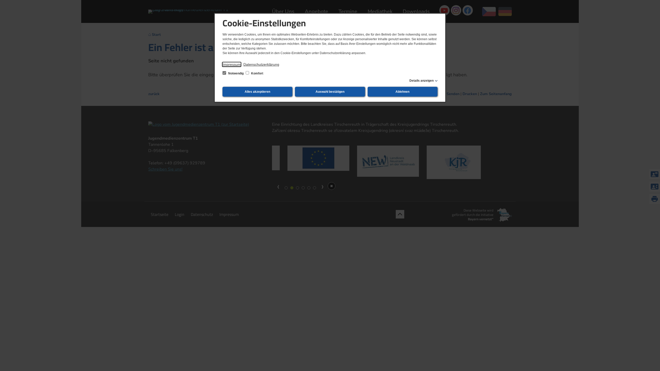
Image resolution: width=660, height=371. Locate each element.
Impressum (231, 64)
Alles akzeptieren (257, 92)
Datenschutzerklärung (261, 64)
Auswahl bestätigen (330, 92)
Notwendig (235, 73)
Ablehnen (402, 92)
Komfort (256, 73)
